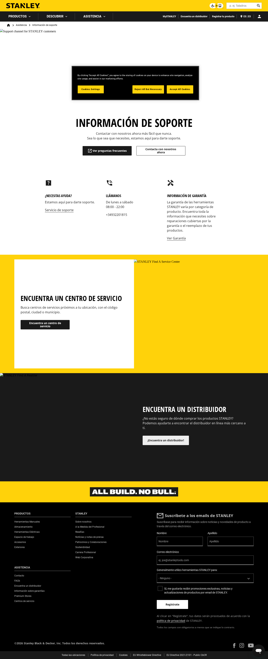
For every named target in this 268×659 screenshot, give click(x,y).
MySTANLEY (169, 16)
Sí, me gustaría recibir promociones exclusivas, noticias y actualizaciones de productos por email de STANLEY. (198, 590)
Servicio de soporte (59, 210)
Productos (17, 16)
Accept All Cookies (180, 89)
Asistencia (92, 16)
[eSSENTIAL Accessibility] (216, 6)
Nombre (162, 533)
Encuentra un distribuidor (194, 16)
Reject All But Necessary (148, 89)
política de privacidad (171, 621)
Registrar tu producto (223, 16)
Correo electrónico (168, 552)
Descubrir (55, 16)
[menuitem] (19, 16)
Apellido (212, 533)
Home (8, 25)
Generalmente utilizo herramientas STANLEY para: (187, 570)
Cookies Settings (90, 89)
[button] (234, 645)
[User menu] (259, 16)
